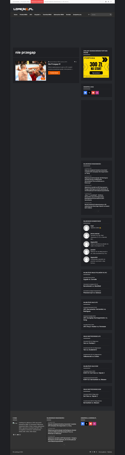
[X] (16, 435)
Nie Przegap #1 (54, 64)
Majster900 (94, 242)
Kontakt (68, 14)
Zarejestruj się (77, 14)
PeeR (92, 226)
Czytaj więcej (54, 73)
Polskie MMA (23, 14)
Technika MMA (47, 14)
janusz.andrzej (95, 233)
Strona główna (102, 452)
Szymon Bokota (53, 61)
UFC (31, 14)
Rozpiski (37, 14)
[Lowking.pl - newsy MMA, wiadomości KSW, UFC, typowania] (23, 9)
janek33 (93, 249)
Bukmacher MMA (59, 14)
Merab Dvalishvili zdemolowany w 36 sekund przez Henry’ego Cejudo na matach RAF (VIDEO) (69, 1)
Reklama (109, 452)
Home (15, 14)
